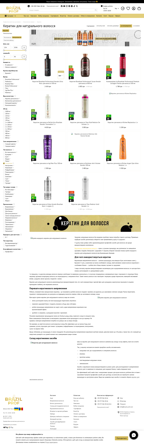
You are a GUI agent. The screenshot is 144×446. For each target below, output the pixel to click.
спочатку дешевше (113, 26)
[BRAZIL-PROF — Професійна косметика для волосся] (13, 399)
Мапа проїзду (124, 415)
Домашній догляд (55, 419)
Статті (105, 16)
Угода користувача (51, 442)
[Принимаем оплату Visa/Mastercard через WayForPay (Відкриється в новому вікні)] (8, 427)
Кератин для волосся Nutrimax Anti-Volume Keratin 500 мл (85, 164)
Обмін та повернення (88, 16)
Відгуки (111, 16)
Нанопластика (7, 33)
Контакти (99, 16)
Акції (51, 398)
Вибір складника (43, 16)
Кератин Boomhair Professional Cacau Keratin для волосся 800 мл (85, 82)
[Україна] (16, 409)
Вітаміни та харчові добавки (59, 411)
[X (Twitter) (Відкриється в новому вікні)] (77, 6)
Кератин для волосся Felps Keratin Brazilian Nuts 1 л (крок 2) (48, 205)
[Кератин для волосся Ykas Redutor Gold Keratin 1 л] (85, 188)
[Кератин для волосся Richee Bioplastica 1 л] (122, 106)
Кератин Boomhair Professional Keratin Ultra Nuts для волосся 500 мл (47, 82)
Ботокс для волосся (56, 403)
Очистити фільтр (8, 40)
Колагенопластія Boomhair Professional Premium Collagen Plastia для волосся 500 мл (122, 82)
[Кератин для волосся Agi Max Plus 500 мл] (47, 147)
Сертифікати (55, 16)
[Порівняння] (122, 8)
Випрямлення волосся (57, 401)
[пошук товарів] (95, 10)
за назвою (136, 26)
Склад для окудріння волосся (59, 406)
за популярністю (126, 26)
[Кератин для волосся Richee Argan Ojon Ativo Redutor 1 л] (122, 147)
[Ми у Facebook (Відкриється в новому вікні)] (62, 6)
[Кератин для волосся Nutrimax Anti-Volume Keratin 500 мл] (85, 147)
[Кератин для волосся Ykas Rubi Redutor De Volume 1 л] (85, 106)
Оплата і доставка (73, 16)
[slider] (3, 50)
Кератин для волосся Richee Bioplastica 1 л (123, 122)
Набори (52, 414)
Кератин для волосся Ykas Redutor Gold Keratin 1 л (85, 205)
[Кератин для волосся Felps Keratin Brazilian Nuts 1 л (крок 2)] (47, 188)
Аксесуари (53, 429)
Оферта (117, 16)
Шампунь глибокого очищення (59, 416)
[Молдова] (21, 409)
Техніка (52, 426)
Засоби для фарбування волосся (57, 422)
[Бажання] (128, 8)
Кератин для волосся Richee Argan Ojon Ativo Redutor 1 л (123, 164)
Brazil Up (63, 16)
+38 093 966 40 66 (38, 6)
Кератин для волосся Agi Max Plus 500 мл (47, 163)
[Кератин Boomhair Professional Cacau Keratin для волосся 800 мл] (85, 65)
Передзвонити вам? (53, 6)
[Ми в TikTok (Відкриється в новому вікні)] (74, 6)
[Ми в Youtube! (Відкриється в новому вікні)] (64, 6)
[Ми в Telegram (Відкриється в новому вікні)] (72, 6)
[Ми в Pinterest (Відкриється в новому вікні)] (69, 6)
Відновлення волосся (57, 409)
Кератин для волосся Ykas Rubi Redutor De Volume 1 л (85, 123)
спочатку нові (100, 26)
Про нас (26, 16)
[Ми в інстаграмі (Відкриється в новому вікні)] (67, 6)
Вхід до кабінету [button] (79, 398)
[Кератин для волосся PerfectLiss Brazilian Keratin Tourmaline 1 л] (47, 106)
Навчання (34, 16)
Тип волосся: (7, 37)
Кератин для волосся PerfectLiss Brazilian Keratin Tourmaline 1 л (47, 123)
